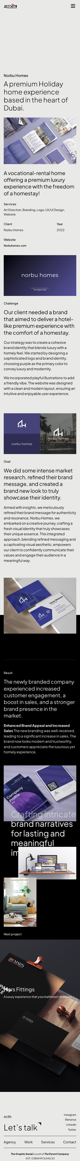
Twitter (72, 1129)
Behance (70, 1119)
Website (10, 214)
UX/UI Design (54, 210)
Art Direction (12, 210)
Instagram (70, 1114)
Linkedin (71, 1124)
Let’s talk (20, 1127)
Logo (40, 210)
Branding (29, 210)
